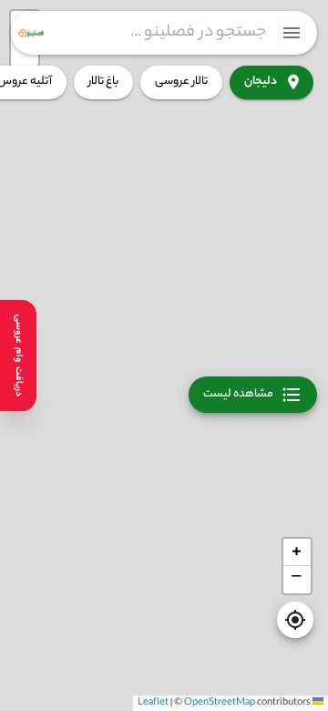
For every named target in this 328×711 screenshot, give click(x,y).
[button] (297, 552)
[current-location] (295, 620)
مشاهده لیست (238, 394)
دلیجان (260, 81)
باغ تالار (103, 81)
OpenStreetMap (219, 703)
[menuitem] (291, 33)
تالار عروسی (181, 81)
